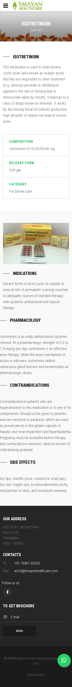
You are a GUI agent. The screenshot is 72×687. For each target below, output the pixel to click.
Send (19, 631)
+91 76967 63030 (27, 563)
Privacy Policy (36, 675)
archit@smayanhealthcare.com (36, 571)
